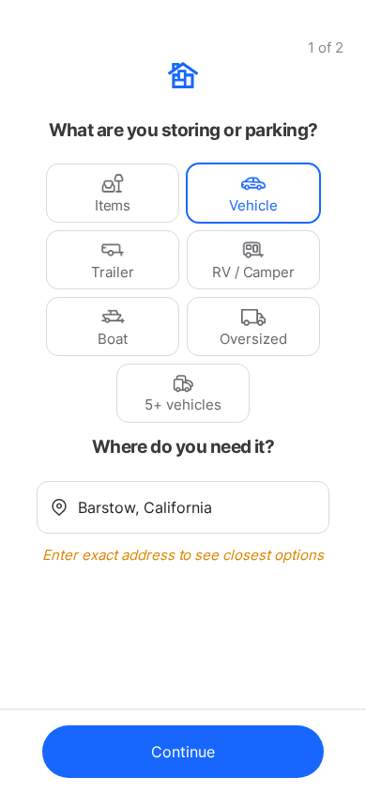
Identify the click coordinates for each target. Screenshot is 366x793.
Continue (183, 751)
